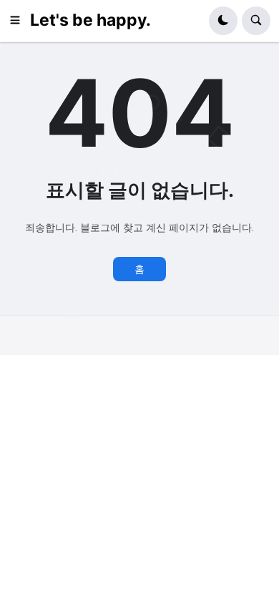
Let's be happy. (90, 20)
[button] (19, 20)
